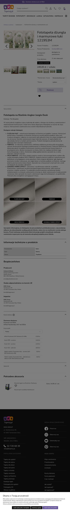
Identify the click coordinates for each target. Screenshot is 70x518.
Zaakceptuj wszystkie (50, 507)
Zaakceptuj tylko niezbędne (21, 507)
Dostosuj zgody (36, 507)
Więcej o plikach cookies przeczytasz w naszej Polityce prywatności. (21, 504)
